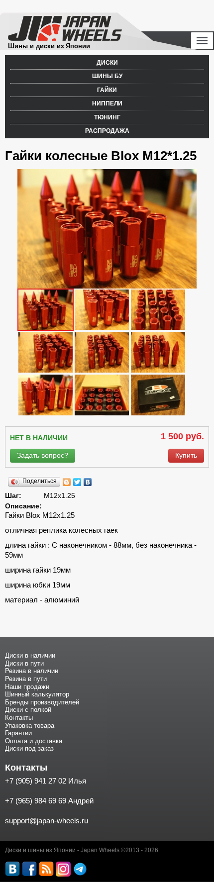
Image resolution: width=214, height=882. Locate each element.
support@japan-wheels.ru (46, 820)
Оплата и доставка (33, 741)
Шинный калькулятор (37, 694)
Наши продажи (27, 686)
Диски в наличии (30, 655)
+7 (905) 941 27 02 (35, 781)
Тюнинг (107, 117)
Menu (202, 40)
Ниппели (107, 103)
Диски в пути (24, 663)
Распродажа (107, 130)
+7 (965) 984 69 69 (35, 800)
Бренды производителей (42, 702)
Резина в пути (26, 679)
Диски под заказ (29, 748)
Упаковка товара (29, 725)
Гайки (107, 90)
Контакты (19, 717)
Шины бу (107, 76)
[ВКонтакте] (88, 482)
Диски (107, 62)
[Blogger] (67, 482)
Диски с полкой (28, 709)
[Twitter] (77, 482)
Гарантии (18, 733)
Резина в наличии (31, 671)
